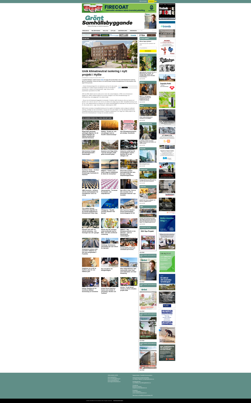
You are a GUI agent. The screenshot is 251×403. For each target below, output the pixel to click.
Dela (120, 87)
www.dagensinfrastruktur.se (114, 381)
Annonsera (151, 1)
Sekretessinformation (118, 400)
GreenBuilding (122, 30)
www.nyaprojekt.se (112, 377)
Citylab (113, 30)
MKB (102, 79)
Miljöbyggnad (96, 30)
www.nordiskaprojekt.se (113, 380)
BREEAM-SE (85, 30)
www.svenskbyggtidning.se (114, 378)
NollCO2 (105, 30)
